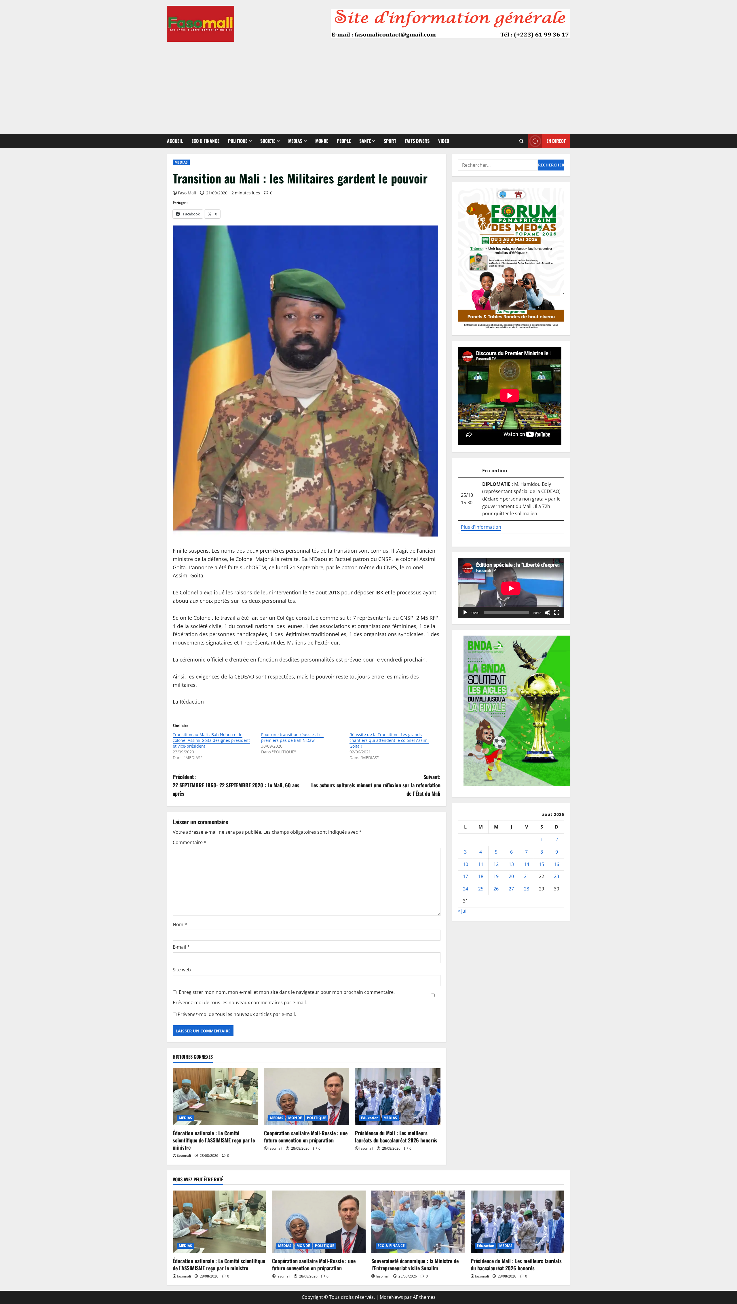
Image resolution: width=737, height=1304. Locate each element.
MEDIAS (295, 140)
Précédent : (236, 785)
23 (556, 876)
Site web (182, 969)
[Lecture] (465, 612)
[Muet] (547, 612)
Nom (180, 924)
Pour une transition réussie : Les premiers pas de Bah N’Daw (292, 737)
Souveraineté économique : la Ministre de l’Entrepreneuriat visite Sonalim (415, 1264)
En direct (556, 140)
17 (465, 876)
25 (480, 889)
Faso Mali (187, 193)
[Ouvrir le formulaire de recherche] (521, 141)
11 (480, 864)
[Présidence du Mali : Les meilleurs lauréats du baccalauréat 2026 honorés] (397, 1096)
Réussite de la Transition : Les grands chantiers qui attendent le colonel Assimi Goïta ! (389, 740)
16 (556, 864)
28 (526, 889)
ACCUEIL (175, 140)
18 (480, 876)
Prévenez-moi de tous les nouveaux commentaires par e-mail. (240, 1002)
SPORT (390, 140)
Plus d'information (481, 527)
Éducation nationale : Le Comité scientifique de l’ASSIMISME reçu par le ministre (214, 1140)
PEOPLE (344, 140)
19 (496, 876)
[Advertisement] (368, 85)
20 (511, 876)
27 (511, 889)
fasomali (184, 1155)
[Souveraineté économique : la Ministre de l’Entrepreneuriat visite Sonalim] (418, 1222)
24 (465, 889)
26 (496, 889)
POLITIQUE (237, 140)
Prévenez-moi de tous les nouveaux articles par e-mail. (237, 1014)
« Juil (463, 911)
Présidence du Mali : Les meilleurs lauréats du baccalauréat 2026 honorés (396, 1136)
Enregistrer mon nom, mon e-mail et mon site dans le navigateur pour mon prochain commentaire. (287, 992)
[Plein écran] (557, 612)
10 (465, 864)
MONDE (321, 140)
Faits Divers (417, 140)
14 (526, 864)
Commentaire (189, 842)
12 (496, 864)
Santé (365, 140)
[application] (511, 588)
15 (541, 864)
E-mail (181, 947)
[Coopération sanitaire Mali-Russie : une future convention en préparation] (306, 1096)
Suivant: (375, 785)
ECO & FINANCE (205, 140)
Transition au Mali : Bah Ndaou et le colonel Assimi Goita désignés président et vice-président (211, 740)
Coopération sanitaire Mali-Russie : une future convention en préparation (305, 1136)
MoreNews (391, 1297)
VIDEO (443, 140)
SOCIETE (267, 140)
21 (526, 876)
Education (370, 1117)
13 (511, 864)
